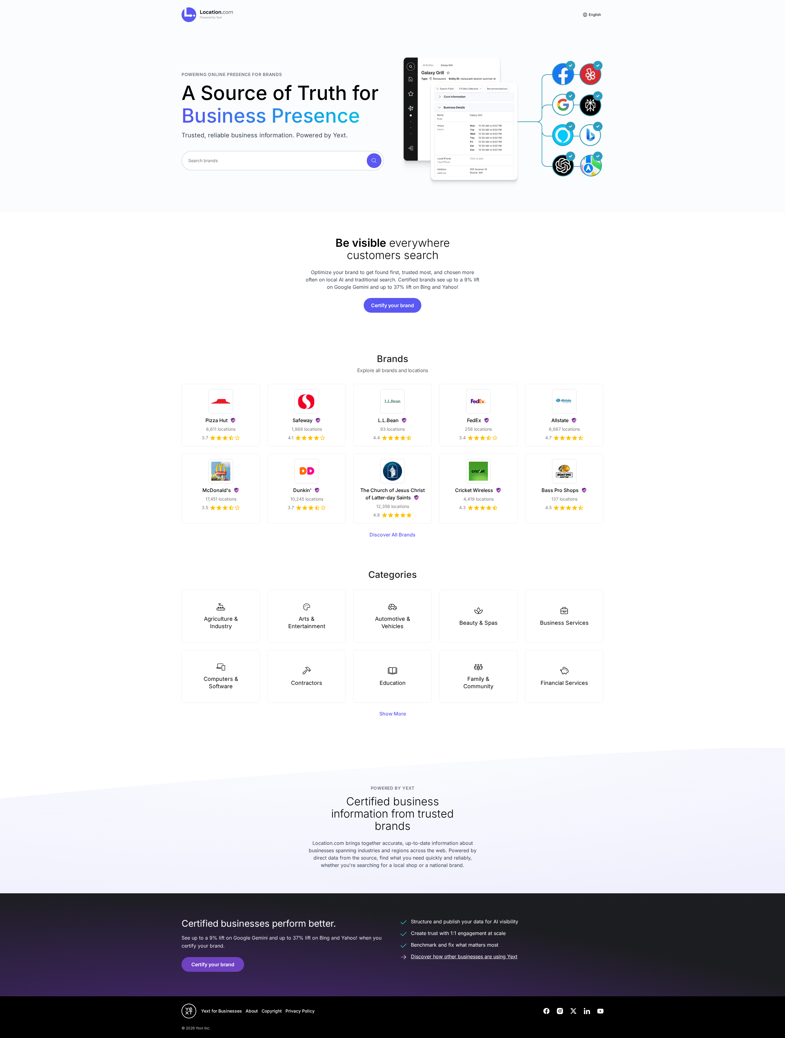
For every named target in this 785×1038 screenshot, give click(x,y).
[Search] (374, 160)
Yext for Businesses (221, 1010)
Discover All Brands (392, 535)
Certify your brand (392, 305)
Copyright (272, 1010)
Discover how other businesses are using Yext (464, 956)
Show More (392, 714)
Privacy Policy (300, 1010)
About (252, 1010)
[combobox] (283, 160)
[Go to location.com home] (207, 14)
